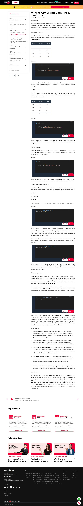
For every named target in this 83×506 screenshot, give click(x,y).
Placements (65, 477)
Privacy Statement (8, 493)
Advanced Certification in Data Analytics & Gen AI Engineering (46, 481)
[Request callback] (79, 503)
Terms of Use (6, 495)
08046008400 (7, 476)
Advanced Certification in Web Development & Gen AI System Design (47, 483)
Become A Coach (74, 475)
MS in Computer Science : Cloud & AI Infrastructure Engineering (46, 475)
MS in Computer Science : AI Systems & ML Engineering (44, 473)
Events (64, 475)
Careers (27, 477)
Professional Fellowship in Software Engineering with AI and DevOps (47, 479)
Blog (64, 473)
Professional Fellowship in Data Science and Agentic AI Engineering (47, 477)
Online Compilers (66, 479)
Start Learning (18, 430)
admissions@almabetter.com (10, 474)
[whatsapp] (9, 75)
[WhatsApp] (79, 499)
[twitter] (18, 75)
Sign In (76, 2)
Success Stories (28, 473)
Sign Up (72, 473)
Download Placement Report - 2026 (60, 7)
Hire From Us (27, 475)
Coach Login (73, 477)
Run (70, 78)
